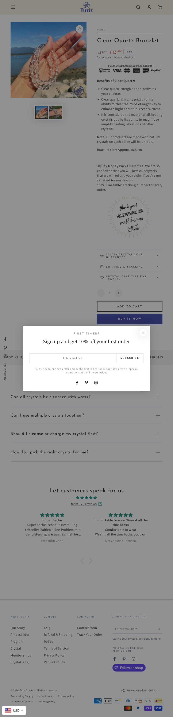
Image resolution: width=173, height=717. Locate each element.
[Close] (143, 332)
